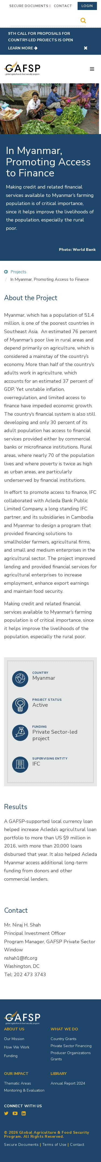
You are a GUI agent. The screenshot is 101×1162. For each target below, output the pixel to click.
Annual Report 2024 (68, 1083)
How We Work (16, 1047)
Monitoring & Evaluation (24, 1090)
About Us (14, 1029)
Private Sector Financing (71, 1045)
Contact (63, 6)
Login (87, 6)
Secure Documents (28, 6)
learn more (20, 48)
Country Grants (63, 1038)
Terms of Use (54, 1144)
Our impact (16, 1073)
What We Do (64, 1029)
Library (59, 1073)
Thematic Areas (17, 1083)
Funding (11, 1055)
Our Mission (14, 1038)
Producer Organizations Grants (71, 1056)
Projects (18, 272)
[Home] (22, 68)
